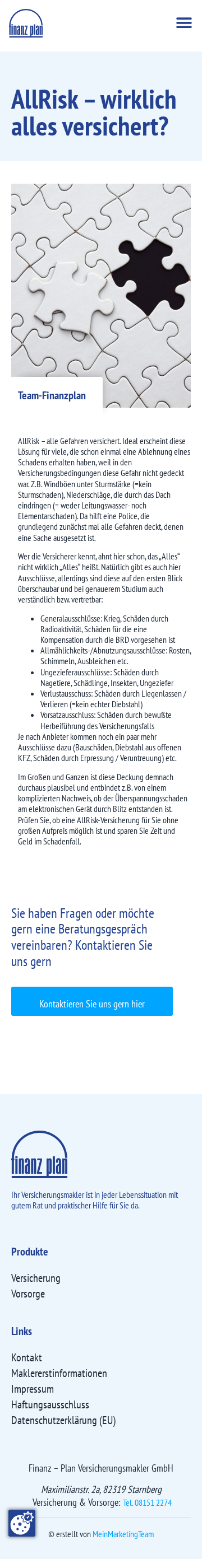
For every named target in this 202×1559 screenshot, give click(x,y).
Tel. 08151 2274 (147, 1502)
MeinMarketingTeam (123, 1533)
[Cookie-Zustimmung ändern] (21, 1523)
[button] (183, 23)
